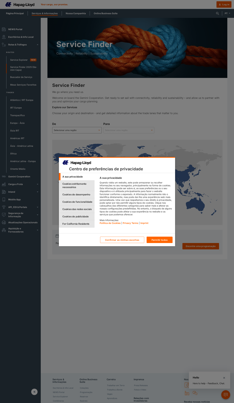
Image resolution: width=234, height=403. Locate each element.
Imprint (144, 223)
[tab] (77, 176)
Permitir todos (160, 239)
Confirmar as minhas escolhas (122, 239)
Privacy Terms (130, 223)
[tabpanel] (136, 201)
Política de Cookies (110, 223)
